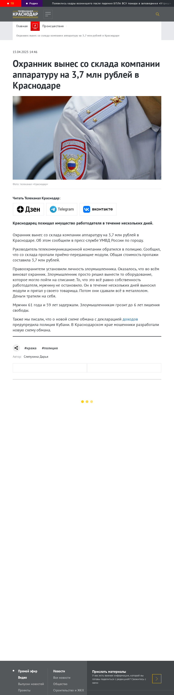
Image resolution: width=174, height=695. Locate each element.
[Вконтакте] (98, 209)
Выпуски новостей (31, 684)
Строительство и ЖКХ (68, 690)
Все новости (61, 678)
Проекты (24, 690)
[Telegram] (61, 209)
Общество (60, 684)
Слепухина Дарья (36, 357)
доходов (130, 319)
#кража (30, 348)
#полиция (50, 348)
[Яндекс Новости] (28, 209)
